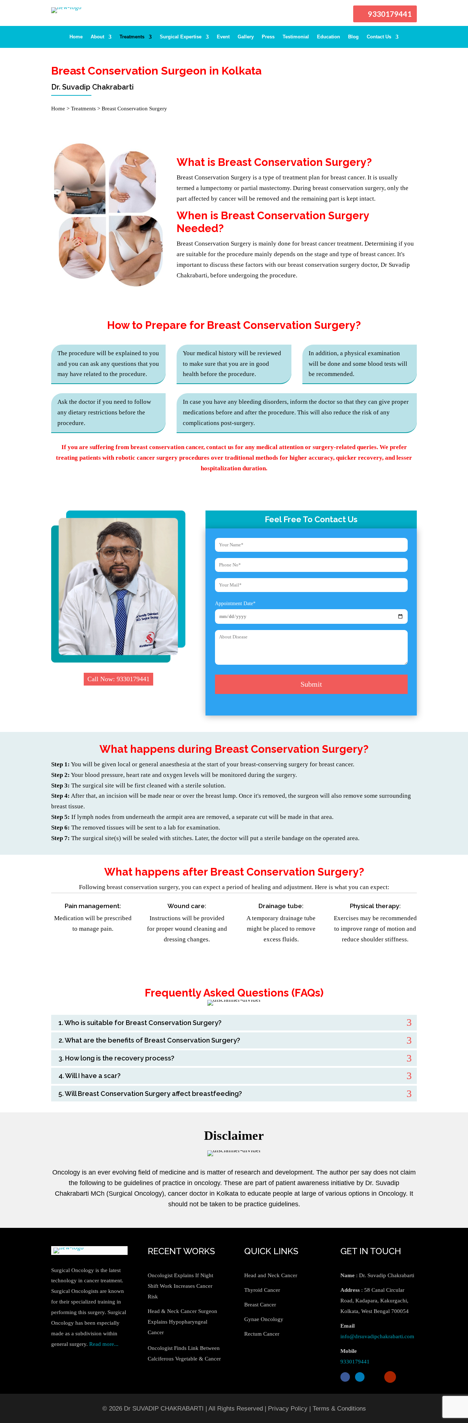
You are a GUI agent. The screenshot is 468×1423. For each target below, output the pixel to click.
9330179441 (390, 14)
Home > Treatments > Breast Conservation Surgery (109, 108)
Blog (353, 36)
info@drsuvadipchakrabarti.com (377, 1336)
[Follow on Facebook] (345, 1377)
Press (268, 36)
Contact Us (379, 36)
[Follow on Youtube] (390, 1377)
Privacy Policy (287, 1408)
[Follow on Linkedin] (360, 1377)
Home (76, 36)
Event (223, 36)
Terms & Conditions (339, 1408)
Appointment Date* (235, 603)
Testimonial (296, 36)
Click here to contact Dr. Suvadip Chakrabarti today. (234, 959)
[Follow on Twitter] (374, 1377)
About (97, 36)
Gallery (246, 36)
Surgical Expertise (180, 36)
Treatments (132, 36)
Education (328, 36)
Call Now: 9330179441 (118, 679)
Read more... (103, 1344)
